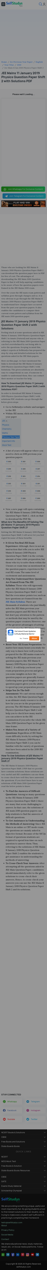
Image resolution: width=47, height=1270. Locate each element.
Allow (34, 638)
